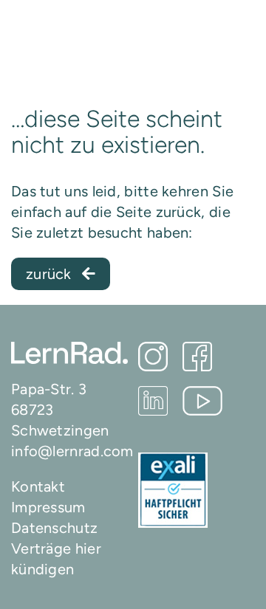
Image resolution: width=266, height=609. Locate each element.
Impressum (48, 507)
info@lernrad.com (72, 451)
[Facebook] (197, 356)
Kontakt (38, 486)
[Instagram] (153, 356)
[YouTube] (203, 401)
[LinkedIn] (153, 401)
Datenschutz (54, 528)
